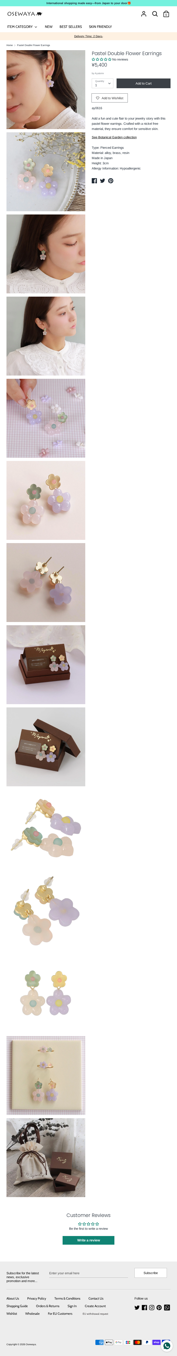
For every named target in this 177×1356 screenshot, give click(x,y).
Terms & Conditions (67, 1298)
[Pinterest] (159, 1307)
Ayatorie (99, 73)
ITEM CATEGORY (20, 27)
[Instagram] (152, 1307)
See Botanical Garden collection (114, 137)
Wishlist (11, 1314)
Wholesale (32, 1314)
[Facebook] (145, 1307)
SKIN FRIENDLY (100, 27)
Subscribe (151, 1273)
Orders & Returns (47, 1306)
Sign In (72, 1306)
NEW (48, 27)
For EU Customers (60, 1314)
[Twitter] (137, 1307)
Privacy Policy (36, 1298)
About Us (12, 1298)
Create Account (95, 1306)
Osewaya (31, 1344)
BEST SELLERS (71, 27)
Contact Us (95, 1298)
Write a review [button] (88, 1240)
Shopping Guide (17, 1306)
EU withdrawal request (95, 1313)
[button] (102, 59)
